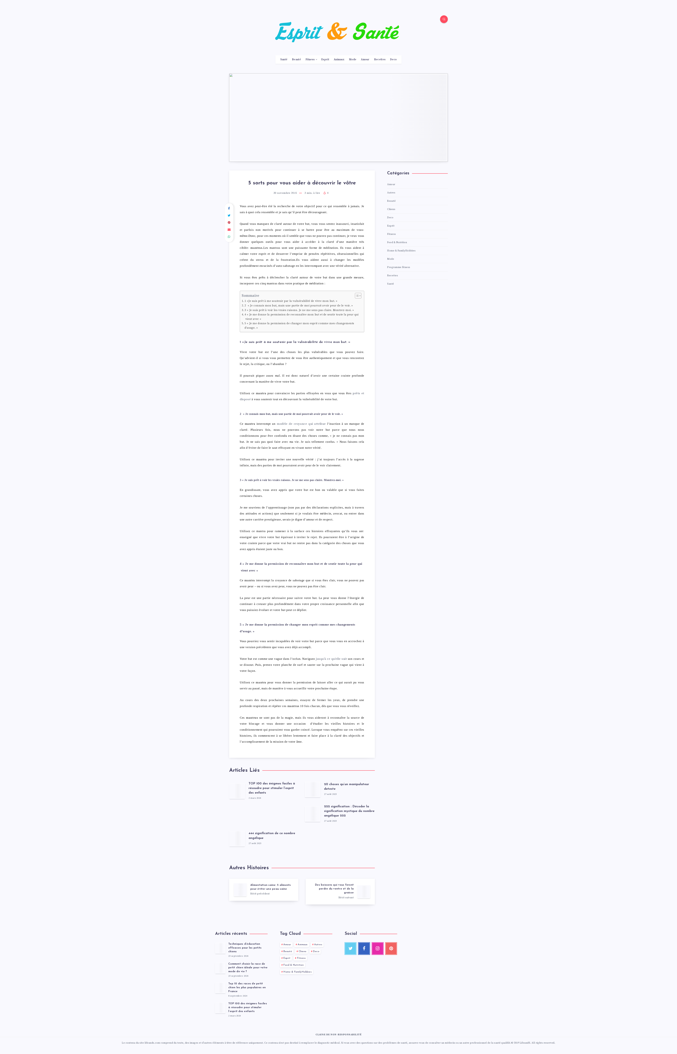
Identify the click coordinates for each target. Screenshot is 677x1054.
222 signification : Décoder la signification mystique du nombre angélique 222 (349, 811)
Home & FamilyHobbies (401, 250)
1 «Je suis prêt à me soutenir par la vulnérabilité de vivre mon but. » (291, 301)
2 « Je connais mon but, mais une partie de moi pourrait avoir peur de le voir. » (299, 305)
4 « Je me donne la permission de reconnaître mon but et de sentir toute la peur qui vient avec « (302, 317)
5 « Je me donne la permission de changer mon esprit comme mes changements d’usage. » (299, 326)
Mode (352, 59)
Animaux (339, 59)
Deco (393, 59)
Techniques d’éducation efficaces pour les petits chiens (244, 948)
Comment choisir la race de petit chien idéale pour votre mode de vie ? (247, 968)
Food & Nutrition (397, 242)
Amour (365, 59)
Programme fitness (398, 267)
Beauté (296, 59)
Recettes (379, 59)
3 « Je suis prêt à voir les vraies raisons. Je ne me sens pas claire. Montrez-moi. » (299, 310)
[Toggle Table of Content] (356, 296)
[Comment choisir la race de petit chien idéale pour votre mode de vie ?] (220, 968)
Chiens (391, 209)
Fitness (310, 59)
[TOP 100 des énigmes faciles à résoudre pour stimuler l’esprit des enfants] (220, 1007)
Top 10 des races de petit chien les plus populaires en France (247, 987)
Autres (391, 192)
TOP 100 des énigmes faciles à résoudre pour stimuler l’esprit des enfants (272, 788)
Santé (284, 59)
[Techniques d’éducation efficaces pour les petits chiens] (220, 948)
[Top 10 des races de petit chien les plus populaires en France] (220, 987)
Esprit (325, 59)
